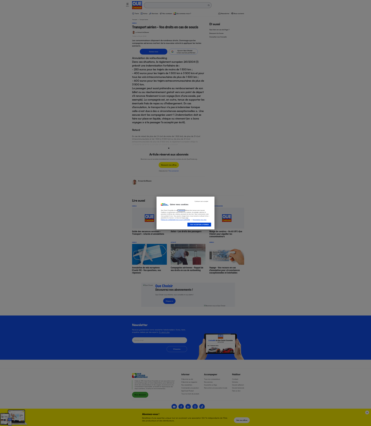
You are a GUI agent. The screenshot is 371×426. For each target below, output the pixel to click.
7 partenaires (181, 210)
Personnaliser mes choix (199, 220)
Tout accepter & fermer (199, 224)
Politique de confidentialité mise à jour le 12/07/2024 (175, 220)
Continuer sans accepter (201, 201)
